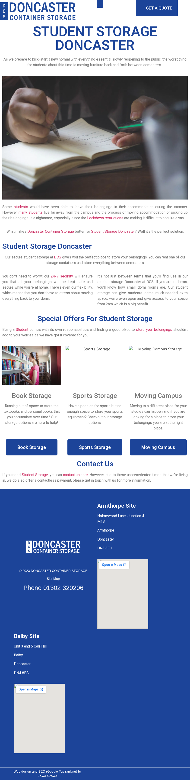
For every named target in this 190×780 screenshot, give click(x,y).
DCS (57, 257)
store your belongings (154, 329)
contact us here (75, 475)
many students (31, 212)
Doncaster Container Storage (50, 231)
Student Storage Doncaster (113, 231)
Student (22, 329)
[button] (100, 4)
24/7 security (62, 276)
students (21, 207)
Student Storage (35, 475)
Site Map (53, 578)
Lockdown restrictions (105, 218)
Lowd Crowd (47, 776)
